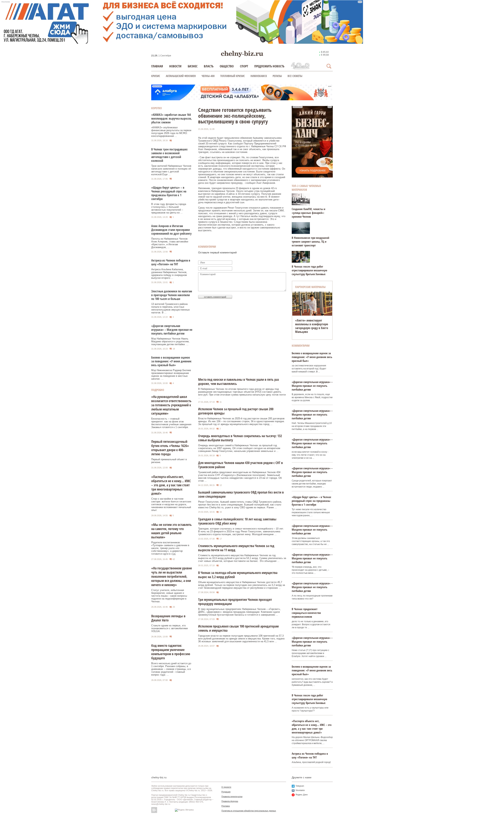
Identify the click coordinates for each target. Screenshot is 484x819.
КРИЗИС (155, 76)
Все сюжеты (295, 76)
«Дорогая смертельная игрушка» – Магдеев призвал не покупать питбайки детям (171, 330)
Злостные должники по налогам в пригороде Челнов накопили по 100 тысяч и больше (171, 295)
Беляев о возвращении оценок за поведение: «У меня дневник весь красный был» (171, 361)
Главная (157, 66)
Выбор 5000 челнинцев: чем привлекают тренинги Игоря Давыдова (312, 324)
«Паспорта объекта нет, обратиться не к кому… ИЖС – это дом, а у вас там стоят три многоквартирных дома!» (171, 485)
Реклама (225, 806)
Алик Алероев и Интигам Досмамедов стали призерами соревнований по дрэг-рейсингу (171, 230)
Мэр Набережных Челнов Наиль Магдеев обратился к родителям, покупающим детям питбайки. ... (170, 341)
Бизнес (193, 66)
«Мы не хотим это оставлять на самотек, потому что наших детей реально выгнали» (171, 530)
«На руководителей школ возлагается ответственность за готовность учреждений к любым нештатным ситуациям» (171, 405)
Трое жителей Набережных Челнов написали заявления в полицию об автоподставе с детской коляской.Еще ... (171, 170)
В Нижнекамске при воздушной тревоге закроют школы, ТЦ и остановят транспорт (310, 241)
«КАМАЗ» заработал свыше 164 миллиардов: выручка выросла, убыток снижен (171, 118)
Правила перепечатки (231, 796)
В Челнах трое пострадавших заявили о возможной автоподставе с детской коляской (169, 155)
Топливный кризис (232, 76)
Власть (208, 66)
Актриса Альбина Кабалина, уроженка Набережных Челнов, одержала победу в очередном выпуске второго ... (169, 273)
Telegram (300, 786)
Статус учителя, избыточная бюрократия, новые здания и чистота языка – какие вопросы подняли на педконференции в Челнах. (169, 596)
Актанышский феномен (181, 76)
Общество (227, 66)
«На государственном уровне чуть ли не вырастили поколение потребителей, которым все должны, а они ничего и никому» (171, 576)
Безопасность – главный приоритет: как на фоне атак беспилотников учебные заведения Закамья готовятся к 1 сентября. (171, 423)
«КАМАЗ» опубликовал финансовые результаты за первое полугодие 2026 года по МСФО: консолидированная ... (171, 131)
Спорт (244, 66)
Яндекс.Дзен (302, 794)
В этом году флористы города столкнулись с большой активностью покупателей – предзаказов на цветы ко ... (168, 208)
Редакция (225, 792)
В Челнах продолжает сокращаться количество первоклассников (306, 612)
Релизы (277, 76)
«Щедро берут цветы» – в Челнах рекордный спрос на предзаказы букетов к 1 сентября (168, 193)
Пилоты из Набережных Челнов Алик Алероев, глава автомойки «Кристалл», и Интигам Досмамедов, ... (169, 243)
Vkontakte (300, 790)
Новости (175, 66)
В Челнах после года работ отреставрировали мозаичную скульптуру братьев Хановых (309, 270)
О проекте (226, 787)
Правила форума (229, 801)
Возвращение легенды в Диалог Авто (168, 618)
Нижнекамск (259, 76)
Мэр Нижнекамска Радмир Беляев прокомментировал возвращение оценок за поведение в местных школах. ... (171, 374)
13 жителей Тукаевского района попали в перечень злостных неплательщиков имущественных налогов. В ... (170, 308)
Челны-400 (208, 76)
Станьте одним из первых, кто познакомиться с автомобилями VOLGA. (169, 628)
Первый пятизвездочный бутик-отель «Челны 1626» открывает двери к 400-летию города (170, 447)
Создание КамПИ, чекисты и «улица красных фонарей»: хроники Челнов (308, 212)
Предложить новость (269, 66)
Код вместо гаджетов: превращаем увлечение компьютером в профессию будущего (170, 651)
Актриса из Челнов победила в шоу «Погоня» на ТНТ (170, 262)
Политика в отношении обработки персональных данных (248, 811)
